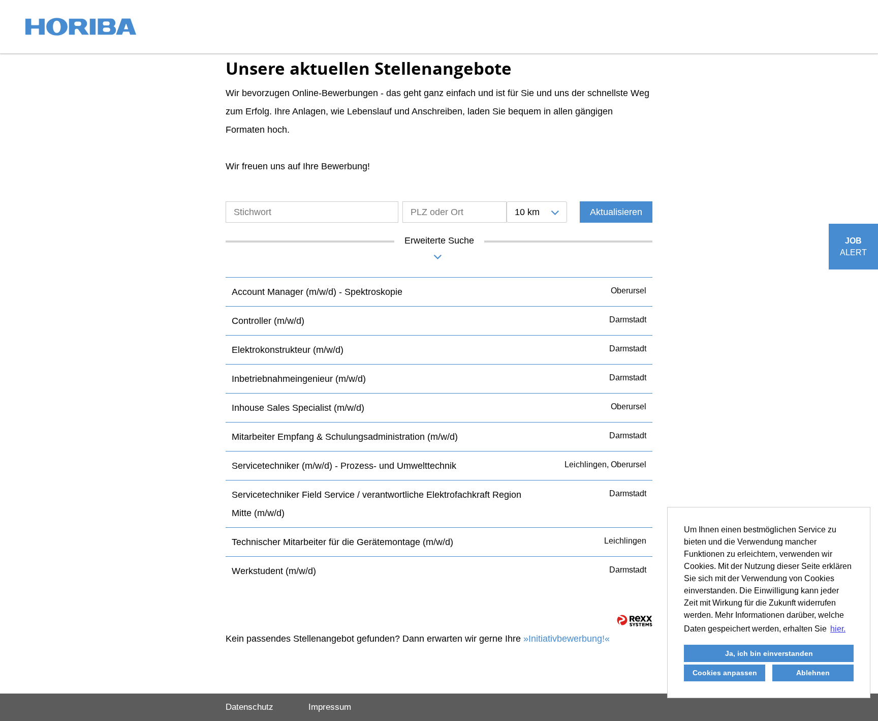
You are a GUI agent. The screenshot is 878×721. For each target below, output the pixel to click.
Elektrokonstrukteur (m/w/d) (287, 350)
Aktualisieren (616, 212)
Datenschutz (249, 707)
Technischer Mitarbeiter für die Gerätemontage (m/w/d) (342, 542)
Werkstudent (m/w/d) (274, 571)
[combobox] (537, 212)
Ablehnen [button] (813, 673)
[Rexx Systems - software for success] (634, 620)
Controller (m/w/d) (268, 321)
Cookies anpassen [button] (725, 673)
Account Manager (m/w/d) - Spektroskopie (317, 292)
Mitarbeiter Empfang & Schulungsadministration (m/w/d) (345, 437)
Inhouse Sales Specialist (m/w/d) (298, 408)
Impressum (329, 707)
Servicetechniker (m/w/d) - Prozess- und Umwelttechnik (344, 466)
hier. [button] (837, 628)
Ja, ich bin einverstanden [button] (769, 653)
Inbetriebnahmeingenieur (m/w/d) (299, 379)
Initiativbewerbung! (566, 639)
